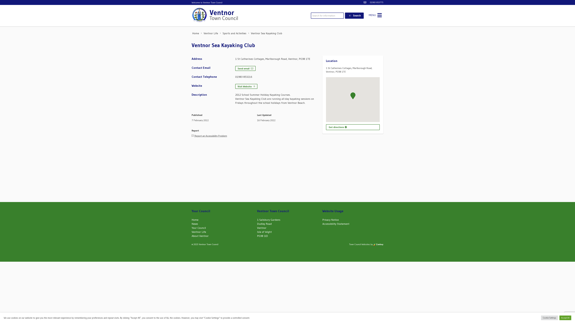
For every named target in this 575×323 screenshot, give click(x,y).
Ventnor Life (199, 232)
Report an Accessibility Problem (210, 135)
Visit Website (245, 86)
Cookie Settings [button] (549, 318)
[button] (353, 96)
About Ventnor (200, 236)
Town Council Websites (359, 244)
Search (356, 15)
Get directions (337, 127)
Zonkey (379, 244)
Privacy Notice (330, 219)
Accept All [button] (565, 318)
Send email (244, 68)
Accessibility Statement (335, 224)
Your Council (199, 228)
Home (195, 219)
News (195, 224)
